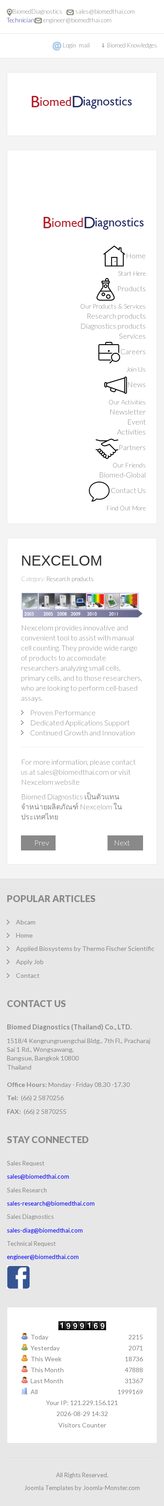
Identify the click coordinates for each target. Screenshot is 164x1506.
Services (132, 335)
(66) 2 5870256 (42, 1098)
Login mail (76, 45)
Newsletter (127, 411)
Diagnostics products (113, 325)
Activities (131, 431)
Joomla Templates (48, 1487)
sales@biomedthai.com (105, 11)
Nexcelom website (50, 781)
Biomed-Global (122, 474)
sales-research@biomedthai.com (51, 1203)
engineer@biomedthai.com (77, 20)
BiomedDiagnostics (38, 11)
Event (136, 421)
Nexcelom (61, 560)
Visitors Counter (82, 1425)
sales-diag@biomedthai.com (45, 1230)
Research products (116, 315)
